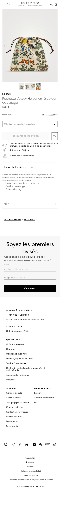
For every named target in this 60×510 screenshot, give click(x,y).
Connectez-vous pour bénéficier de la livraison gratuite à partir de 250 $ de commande (34, 144)
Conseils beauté (14, 393)
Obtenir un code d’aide (17, 331)
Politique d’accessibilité (31, 471)
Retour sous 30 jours (20, 150)
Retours (38, 393)
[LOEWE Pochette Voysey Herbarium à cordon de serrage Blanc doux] (21, 86)
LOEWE (6, 93)
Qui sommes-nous (15, 344)
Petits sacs (29, 219)
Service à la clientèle (16, 363)
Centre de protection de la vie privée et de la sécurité (25, 369)
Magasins (11, 380)
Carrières (10, 349)
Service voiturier (14, 417)
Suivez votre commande (22, 156)
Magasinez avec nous (17, 354)
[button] (4, 46)
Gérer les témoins (31, 475)
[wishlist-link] (8, 4)
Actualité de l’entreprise (17, 375)
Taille (6, 204)
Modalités (31, 467)
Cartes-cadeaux (14, 407)
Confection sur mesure (17, 412)
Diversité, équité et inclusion (19, 359)
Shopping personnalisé (17, 402)
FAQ (36, 402)
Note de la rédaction (17, 167)
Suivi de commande (44, 398)
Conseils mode (13, 398)
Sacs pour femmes (12, 219)
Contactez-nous (14, 326)
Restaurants (12, 426)
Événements (12, 421)
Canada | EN (30, 458)
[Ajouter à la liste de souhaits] (55, 136)
